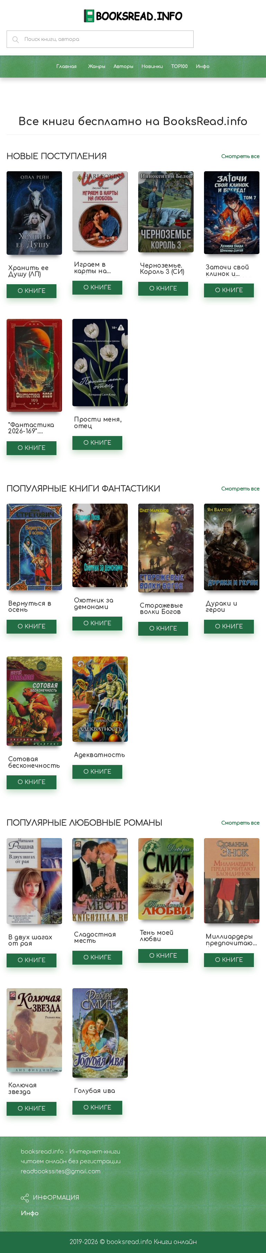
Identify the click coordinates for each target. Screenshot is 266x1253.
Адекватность (99, 755)
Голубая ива (94, 1091)
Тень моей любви (157, 936)
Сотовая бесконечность (34, 762)
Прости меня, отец (98, 422)
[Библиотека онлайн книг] (133, 15)
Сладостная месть (95, 938)
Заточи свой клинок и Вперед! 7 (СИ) (229, 274)
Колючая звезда (22, 1088)
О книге (31, 291)
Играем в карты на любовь (90, 271)
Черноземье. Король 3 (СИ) (162, 269)
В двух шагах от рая (30, 940)
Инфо (30, 1213)
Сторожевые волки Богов (161, 609)
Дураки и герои (221, 607)
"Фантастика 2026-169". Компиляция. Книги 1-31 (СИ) (32, 435)
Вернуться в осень (30, 607)
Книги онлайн (175, 1242)
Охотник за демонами (93, 603)
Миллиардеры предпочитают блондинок (232, 943)
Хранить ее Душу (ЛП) (28, 271)
